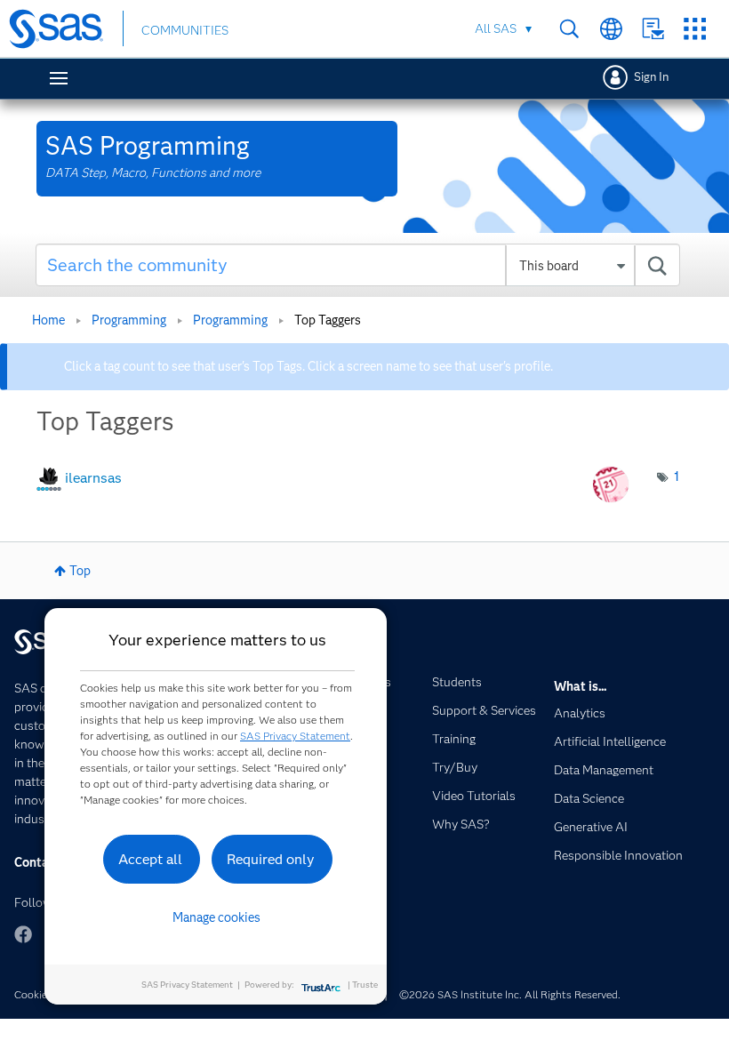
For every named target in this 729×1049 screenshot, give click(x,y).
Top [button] (80, 571)
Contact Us (653, 29)
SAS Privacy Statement (295, 735)
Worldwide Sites (611, 29)
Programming (129, 320)
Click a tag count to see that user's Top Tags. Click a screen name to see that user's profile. (308, 366)
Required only (271, 859)
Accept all (150, 859)
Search (569, 29)
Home (48, 320)
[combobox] (358, 265)
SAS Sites (695, 29)
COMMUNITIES (184, 30)
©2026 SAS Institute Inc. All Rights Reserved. (510, 994)
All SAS (496, 28)
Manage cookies (216, 917)
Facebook (23, 934)
